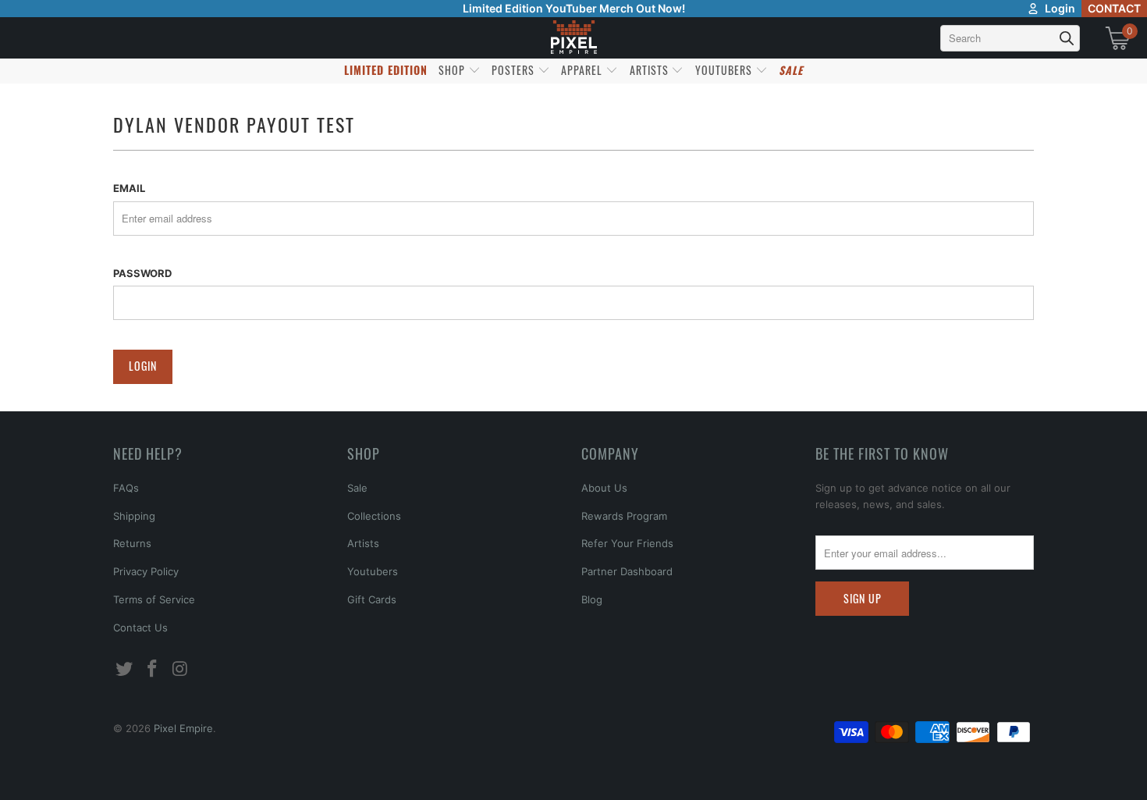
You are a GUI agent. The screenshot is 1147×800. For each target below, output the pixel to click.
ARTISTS (651, 70)
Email (129, 188)
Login (1060, 8)
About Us (604, 488)
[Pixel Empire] (573, 38)
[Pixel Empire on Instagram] (180, 669)
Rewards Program (624, 516)
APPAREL (583, 70)
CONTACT (1114, 8)
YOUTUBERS (725, 70)
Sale (357, 488)
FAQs (126, 488)
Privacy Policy (146, 571)
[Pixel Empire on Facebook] (153, 669)
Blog (591, 599)
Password (142, 273)
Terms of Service (154, 599)
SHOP (453, 70)
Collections (374, 516)
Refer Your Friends (627, 543)
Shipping (134, 516)
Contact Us (140, 627)
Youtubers (372, 571)
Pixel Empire (183, 728)
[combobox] (1010, 38)
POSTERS (515, 70)
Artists (363, 543)
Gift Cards (371, 599)
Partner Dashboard (627, 571)
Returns (132, 543)
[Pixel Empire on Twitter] (125, 669)
